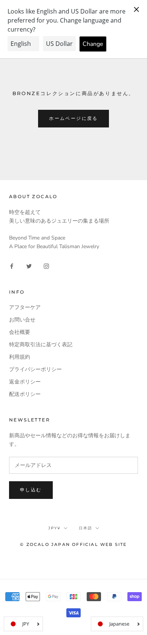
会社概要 (19, 332)
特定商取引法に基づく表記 (40, 344)
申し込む (31, 490)
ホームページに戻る (73, 118)
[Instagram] (46, 266)
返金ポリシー (25, 381)
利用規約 (19, 357)
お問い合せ (22, 319)
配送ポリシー (25, 394)
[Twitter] (29, 266)
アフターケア (25, 307)
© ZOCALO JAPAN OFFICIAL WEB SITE (73, 544)
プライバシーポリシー (35, 369)
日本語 (85, 528)
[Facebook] (11, 266)
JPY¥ (54, 528)
